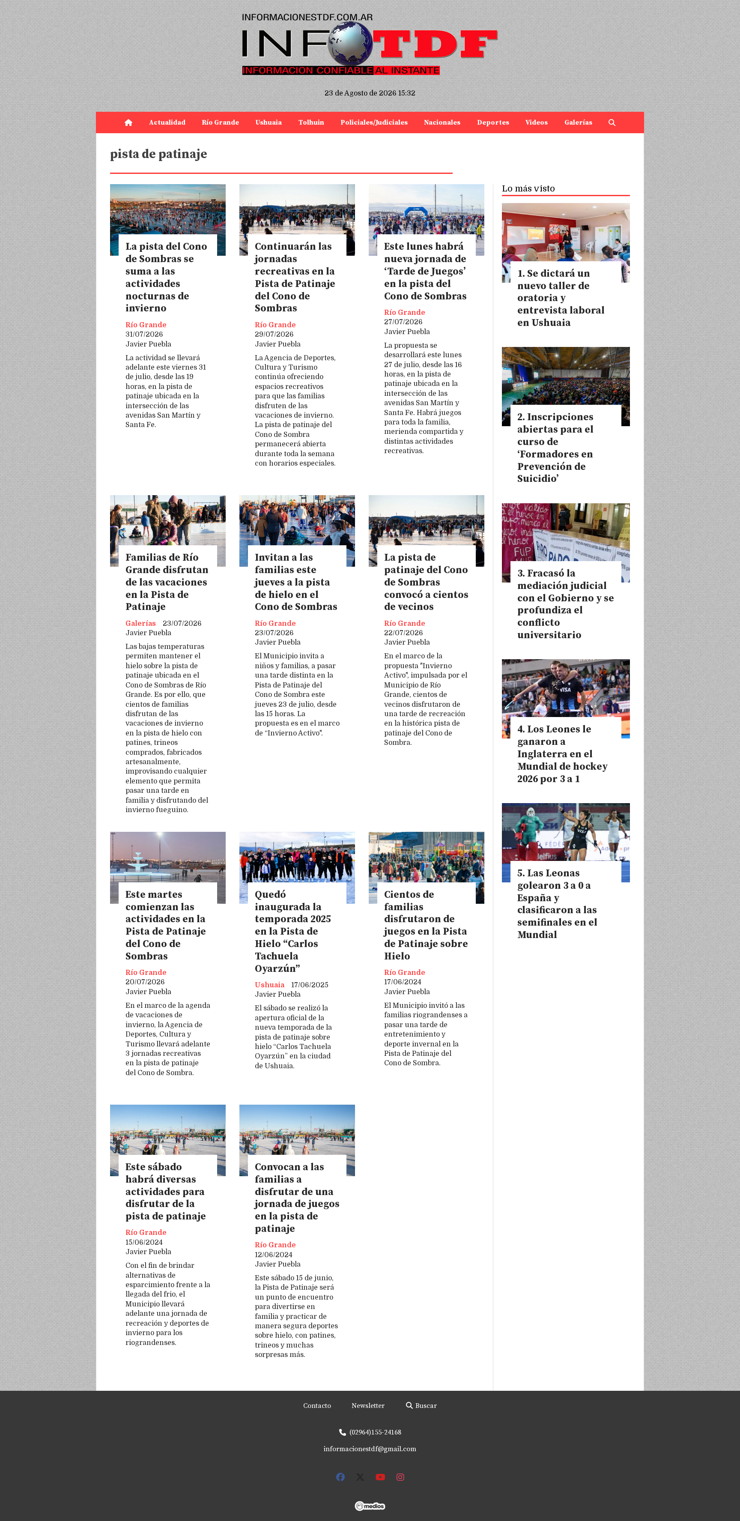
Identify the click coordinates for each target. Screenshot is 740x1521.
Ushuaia (268, 122)
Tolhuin (311, 122)
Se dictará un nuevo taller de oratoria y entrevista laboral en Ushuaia (561, 298)
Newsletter (368, 1405)
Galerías (578, 122)
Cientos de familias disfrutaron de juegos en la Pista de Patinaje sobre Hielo (426, 926)
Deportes (493, 122)
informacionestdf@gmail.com (370, 1449)
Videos (536, 122)
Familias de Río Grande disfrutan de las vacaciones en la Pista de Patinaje (167, 582)
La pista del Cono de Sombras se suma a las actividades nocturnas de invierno (166, 278)
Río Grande (220, 122)
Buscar (425, 1405)
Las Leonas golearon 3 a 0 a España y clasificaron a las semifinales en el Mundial (557, 904)
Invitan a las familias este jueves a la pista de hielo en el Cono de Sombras (296, 582)
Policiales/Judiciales (374, 122)
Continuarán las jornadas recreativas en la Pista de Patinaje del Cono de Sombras (295, 278)
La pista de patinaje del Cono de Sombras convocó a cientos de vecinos (426, 582)
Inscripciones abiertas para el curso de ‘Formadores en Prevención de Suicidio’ (555, 448)
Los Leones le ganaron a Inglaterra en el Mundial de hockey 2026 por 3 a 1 (562, 754)
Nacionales (442, 122)
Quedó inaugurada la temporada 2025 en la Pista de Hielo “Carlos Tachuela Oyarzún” (293, 932)
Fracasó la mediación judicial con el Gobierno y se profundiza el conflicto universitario (565, 605)
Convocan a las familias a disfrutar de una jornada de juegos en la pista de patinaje (297, 1198)
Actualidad (167, 122)
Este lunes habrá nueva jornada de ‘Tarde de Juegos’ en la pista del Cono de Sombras (425, 271)
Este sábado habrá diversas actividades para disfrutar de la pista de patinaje (165, 1192)
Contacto (317, 1405)
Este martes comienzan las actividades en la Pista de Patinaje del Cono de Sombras (165, 926)
